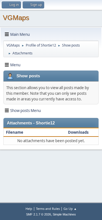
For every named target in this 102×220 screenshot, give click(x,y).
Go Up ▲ (70, 208)
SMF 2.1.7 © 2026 (38, 214)
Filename (15, 132)
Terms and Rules (48, 208)
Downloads (78, 132)
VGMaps (16, 17)
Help (29, 208)
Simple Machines (64, 214)
